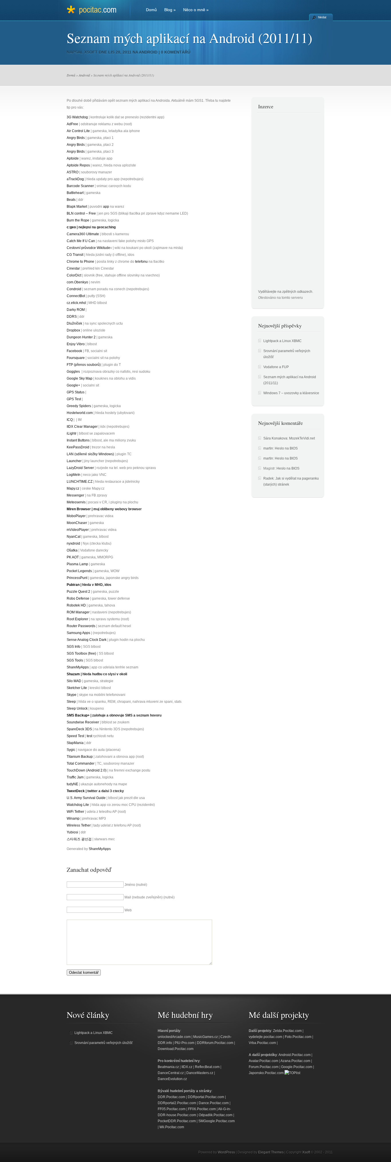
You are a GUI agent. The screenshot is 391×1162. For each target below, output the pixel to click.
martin (268, 448)
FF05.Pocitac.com (171, 1109)
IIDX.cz (186, 1067)
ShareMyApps (78, 667)
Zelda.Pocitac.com (287, 1031)
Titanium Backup (80, 757)
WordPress (226, 1152)
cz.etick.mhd (76, 303)
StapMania (75, 743)
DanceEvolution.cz (172, 1079)
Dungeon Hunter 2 (81, 337)
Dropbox (73, 330)
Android (148, 52)
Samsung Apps (78, 633)
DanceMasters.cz (199, 1073)
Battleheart (75, 193)
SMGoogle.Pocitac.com (216, 1121)
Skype (71, 695)
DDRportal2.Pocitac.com (177, 1103)
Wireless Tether (79, 825)
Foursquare (76, 358)
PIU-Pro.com (184, 1043)
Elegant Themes (271, 1152)
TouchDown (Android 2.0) (86, 770)
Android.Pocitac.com (295, 1055)
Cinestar (73, 268)
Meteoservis (76, 502)
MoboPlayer (76, 516)
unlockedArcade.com (174, 1037)
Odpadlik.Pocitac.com (215, 1115)
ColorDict (74, 275)
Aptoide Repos (78, 165)
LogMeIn (73, 475)
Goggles (73, 372)
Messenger (75, 495)
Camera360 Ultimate (83, 234)
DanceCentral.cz (171, 1073)
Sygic (71, 750)
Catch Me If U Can (81, 241)
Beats (71, 200)
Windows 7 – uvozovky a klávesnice (291, 393)
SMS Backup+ (78, 715)
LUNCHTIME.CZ (79, 482)
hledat (322, 17)
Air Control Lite (78, 131)
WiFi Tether (75, 812)
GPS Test (74, 399)
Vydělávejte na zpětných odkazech (285, 292)
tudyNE (72, 784)
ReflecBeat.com (207, 1067)
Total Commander (80, 763)
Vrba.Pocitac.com (262, 1043)
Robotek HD (76, 605)
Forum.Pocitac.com (264, 1067)
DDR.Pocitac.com (171, 1097)
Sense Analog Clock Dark (86, 640)
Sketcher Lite (77, 688)
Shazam (73, 674)
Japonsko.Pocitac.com (266, 1073)
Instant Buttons (78, 440)
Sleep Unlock (77, 708)
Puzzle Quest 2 (78, 592)
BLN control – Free (81, 213)
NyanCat (73, 537)
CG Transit (75, 255)
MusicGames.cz (205, 1037)
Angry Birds (76, 138)
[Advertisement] (281, 203)
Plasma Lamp (77, 564)
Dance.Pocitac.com (214, 1103)
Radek (268, 478)
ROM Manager (78, 612)
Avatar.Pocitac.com (263, 1061)
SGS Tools (75, 660)
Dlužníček (74, 323)
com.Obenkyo (77, 282)
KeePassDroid (78, 447)
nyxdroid (73, 543)
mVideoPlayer (78, 530)
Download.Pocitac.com (175, 1049)
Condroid (74, 289)
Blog (170, 9)
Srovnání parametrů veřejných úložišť (103, 1043)
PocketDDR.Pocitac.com (177, 1121)
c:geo (71, 227)
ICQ (70, 420)
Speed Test (75, 736)
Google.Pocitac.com (296, 1067)
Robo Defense (78, 598)
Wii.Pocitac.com (171, 1127)
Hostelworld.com (80, 413)
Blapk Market (77, 207)
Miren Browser (79, 509)
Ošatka (72, 550)
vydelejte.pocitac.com (265, 1037)
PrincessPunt (77, 578)
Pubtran (73, 585)
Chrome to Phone (80, 262)
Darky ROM (76, 310)
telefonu (141, 262)
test (89, 736)
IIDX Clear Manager (82, 427)
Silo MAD (74, 681)
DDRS (72, 317)
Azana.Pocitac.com (295, 1061)
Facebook (74, 351)
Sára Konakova (275, 438)
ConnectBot (76, 296)
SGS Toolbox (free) (81, 653)
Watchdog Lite (78, 805)
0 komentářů (175, 52)
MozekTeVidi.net (302, 438)
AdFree (72, 124)
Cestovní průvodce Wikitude (88, 248)
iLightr (71, 433)
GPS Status (75, 392)
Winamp (73, 818)
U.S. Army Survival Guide (86, 798)
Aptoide (73, 158)
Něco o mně (196, 9)
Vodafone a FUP (276, 367)
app (106, 207)
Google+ (73, 385)
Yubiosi (72, 832)
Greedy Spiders (79, 406)
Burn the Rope (78, 220)
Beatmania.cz (168, 1067)
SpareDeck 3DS (79, 729)
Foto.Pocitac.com (298, 1037)
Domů (151, 9)
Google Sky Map (79, 378)
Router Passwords (81, 626)
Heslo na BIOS (286, 448)
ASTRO (72, 172)
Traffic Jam (75, 777)
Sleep (71, 702)
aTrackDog (75, 179)
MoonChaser (77, 523)
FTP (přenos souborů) (84, 365)
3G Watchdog (77, 117)
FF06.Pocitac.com (202, 1109)
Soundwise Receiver (83, 722)
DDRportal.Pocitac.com (206, 1097)
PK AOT (73, 557)
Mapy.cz (73, 488)
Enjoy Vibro (76, 344)
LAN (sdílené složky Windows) (90, 454)
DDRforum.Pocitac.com (215, 1043)
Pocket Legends (79, 571)
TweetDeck (76, 791)
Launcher (74, 461)
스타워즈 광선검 (79, 839)
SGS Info (73, 647)
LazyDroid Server (80, 468)
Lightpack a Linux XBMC (282, 341)
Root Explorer (77, 619)
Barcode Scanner (80, 186)
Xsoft (91, 52)
